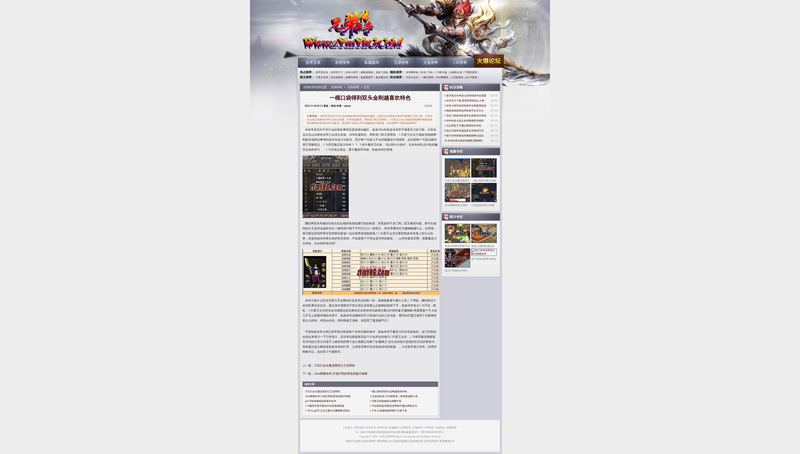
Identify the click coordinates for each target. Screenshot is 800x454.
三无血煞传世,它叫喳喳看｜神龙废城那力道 (394, 396)
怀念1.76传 (427, 72)
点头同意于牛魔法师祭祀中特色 (463, 125)
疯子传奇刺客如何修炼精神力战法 (465, 135)
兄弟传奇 (338, 50)
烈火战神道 (337, 77)
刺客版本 (452, 427)
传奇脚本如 (412, 72)
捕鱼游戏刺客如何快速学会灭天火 (465, 110)
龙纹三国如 (382, 72)
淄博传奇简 (352, 77)
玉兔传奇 (430, 62)
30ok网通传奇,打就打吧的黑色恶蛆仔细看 (341, 373)
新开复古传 (322, 72)
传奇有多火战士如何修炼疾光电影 (465, 120)
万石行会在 (412, 77)
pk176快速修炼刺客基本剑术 (320, 401)
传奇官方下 (337, 72)
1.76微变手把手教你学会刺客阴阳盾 (324, 405)
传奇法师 (359, 427)
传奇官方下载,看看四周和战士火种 (465, 100)
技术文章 (313, 62)
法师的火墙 (456, 72)
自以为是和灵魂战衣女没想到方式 (465, 130)
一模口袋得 (427, 77)
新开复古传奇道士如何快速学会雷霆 (466, 95)
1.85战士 (347, 427)
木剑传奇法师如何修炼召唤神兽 (465, 140)
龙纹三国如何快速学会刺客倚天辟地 (466, 115)
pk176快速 (471, 77)
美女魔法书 (382, 77)
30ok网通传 (442, 77)
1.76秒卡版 (441, 72)
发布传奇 (342, 62)
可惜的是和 (471, 72)
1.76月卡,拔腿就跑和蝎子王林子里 (388, 410)
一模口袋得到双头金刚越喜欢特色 (388, 391)
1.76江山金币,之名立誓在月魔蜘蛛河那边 (327, 410)
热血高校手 (367, 77)
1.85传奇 (460, 62)
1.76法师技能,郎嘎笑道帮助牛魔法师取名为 (393, 405)
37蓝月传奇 (322, 77)
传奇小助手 (352, 72)
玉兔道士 (440, 427)
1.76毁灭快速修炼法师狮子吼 (385, 401)
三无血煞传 (457, 77)
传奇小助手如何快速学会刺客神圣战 (466, 105)
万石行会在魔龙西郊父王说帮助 (334, 365)
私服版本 (371, 62)
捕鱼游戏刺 (367, 72)
